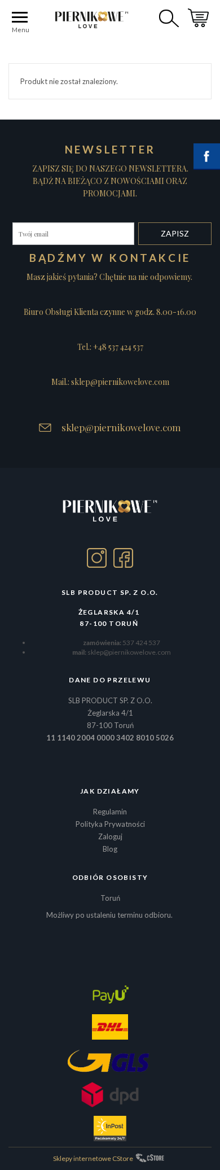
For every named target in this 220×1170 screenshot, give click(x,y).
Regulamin (110, 811)
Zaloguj (110, 836)
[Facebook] (123, 558)
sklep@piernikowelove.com (121, 427)
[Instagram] (97, 558)
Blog (110, 848)
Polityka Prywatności (110, 824)
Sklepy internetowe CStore (93, 1158)
